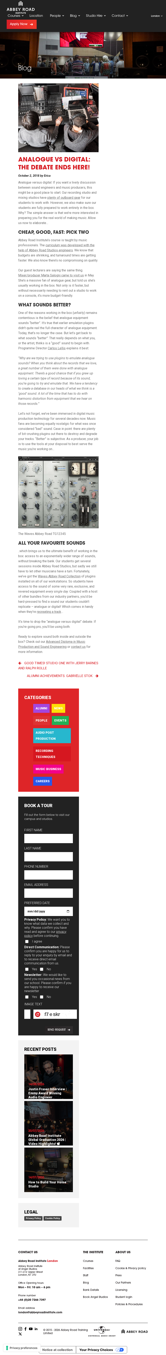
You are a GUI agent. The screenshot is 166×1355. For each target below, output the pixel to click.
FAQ (117, 1261)
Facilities (88, 1268)
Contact (118, 16)
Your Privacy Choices (96, 1350)
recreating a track (49, 612)
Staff (85, 1275)
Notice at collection (57, 1350)
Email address (36, 885)
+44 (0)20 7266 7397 (32, 1300)
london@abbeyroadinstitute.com (40, 1312)
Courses (14, 16)
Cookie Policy (52, 1218)
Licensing (121, 1290)
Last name (32, 848)
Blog (73, 16)
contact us (78, 647)
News (58, 708)
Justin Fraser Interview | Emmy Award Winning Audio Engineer (47, 1093)
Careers (43, 781)
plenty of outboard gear (63, 198)
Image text (33, 1004)
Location (36, 16)
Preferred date (37, 903)
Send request (57, 1030)
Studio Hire (94, 16)
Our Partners (123, 1283)
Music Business (48, 769)
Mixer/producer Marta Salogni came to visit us (51, 275)
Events (60, 720)
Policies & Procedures (129, 1304)
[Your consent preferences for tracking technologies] (22, 1348)
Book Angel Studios (95, 1297)
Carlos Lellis (57, 348)
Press (118, 1275)
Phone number (36, 866)
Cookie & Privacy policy (130, 1268)
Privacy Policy (33, 1218)
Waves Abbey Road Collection (59, 576)
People (55, 16)
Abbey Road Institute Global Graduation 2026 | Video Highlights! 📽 (47, 1140)
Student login (123, 1297)
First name (33, 830)
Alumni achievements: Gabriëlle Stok (60, 676)
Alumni (41, 708)
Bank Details (91, 1290)
